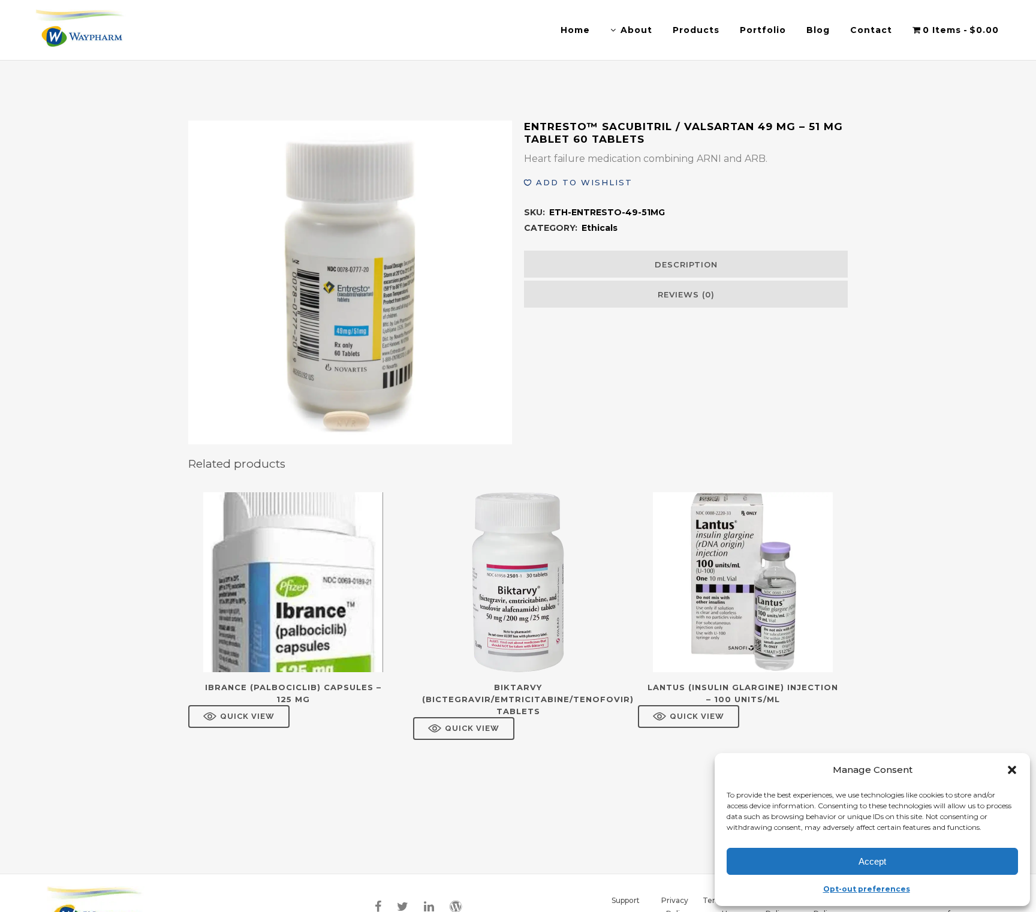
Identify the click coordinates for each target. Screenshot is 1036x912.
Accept (872, 861)
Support (626, 900)
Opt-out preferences (866, 888)
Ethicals (600, 227)
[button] (1012, 770)
